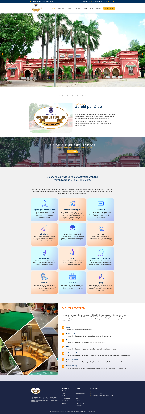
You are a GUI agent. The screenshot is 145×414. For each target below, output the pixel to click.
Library (77, 398)
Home (53, 8)
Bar (76, 395)
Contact (98, 8)
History (64, 393)
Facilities (77, 8)
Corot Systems (91, 411)
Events (91, 8)
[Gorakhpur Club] (36, 8)
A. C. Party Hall (79, 400)
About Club (61, 8)
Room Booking (79, 405)
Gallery (85, 8)
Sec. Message (65, 395)
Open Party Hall (80, 403)
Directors (69, 8)
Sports (77, 390)
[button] (3, 54)
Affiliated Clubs (66, 398)
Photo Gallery (65, 400)
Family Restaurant (80, 393)
